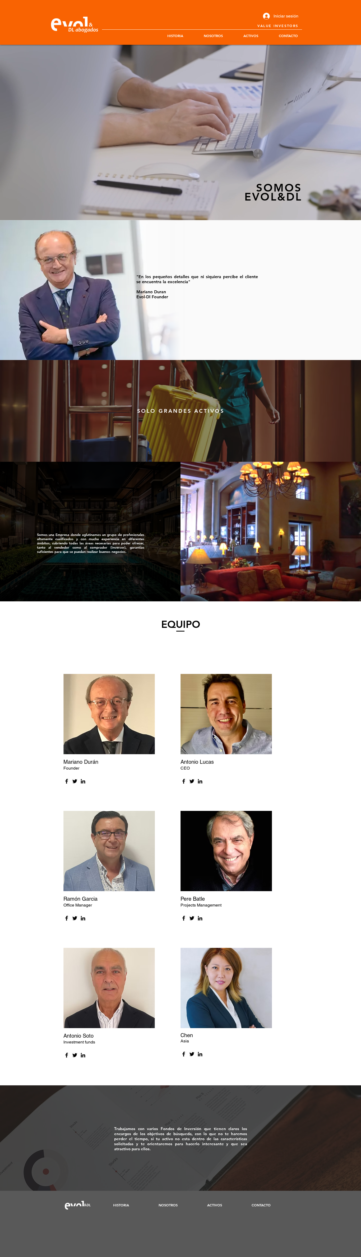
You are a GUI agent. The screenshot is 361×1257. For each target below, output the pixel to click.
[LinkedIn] (83, 781)
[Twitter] (75, 781)
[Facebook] (66, 781)
